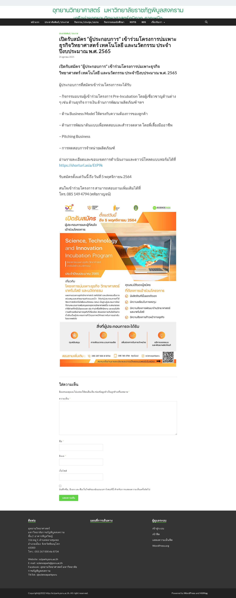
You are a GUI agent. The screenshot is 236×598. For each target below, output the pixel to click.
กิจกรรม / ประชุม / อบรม (86, 22)
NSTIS (133, 22)
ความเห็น (64, 398)
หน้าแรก (35, 22)
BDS (144, 22)
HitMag (203, 593)
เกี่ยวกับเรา (156, 22)
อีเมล (62, 456)
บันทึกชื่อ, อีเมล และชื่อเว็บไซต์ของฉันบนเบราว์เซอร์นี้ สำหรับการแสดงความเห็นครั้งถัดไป (104, 489)
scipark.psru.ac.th (48, 559)
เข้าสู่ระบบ (158, 528)
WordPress (189, 593)
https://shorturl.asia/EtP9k (81, 165)
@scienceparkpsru (47, 574)
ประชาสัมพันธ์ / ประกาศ (57, 22)
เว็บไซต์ (63, 471)
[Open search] (206, 22)
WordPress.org (160, 545)
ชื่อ (61, 441)
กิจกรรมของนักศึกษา (114, 22)
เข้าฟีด (156, 534)
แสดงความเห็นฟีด (162, 539)
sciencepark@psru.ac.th (50, 562)
